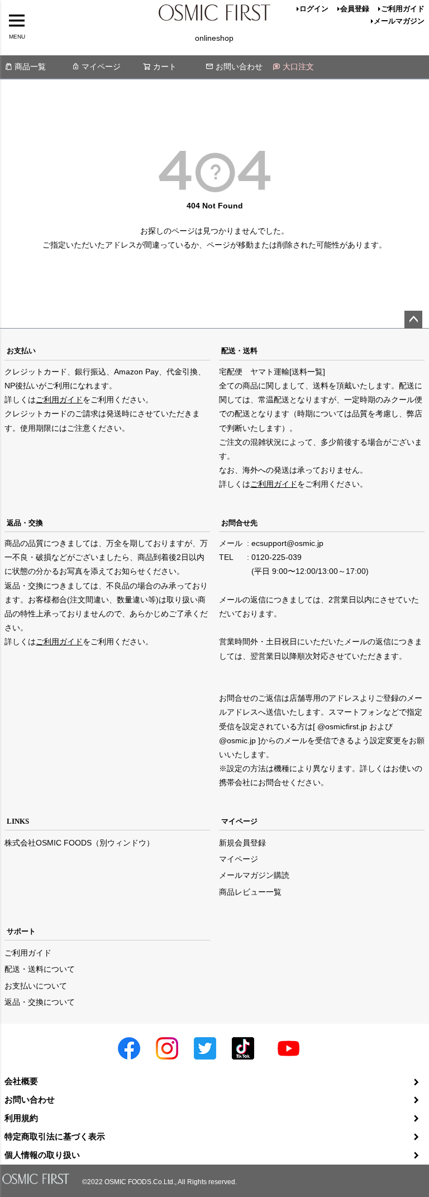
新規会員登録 (242, 842)
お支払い (21, 350)
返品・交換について (39, 1002)
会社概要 (21, 1081)
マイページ (101, 66)
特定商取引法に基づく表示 (54, 1136)
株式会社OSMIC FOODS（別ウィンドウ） (79, 842)
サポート (21, 931)
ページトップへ (413, 320)
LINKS (18, 821)
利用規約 (21, 1118)
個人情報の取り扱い (42, 1155)
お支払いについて (35, 985)
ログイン (313, 8)
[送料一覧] (307, 371)
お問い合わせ (239, 66)
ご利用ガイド (403, 8)
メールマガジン (399, 21)
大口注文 (298, 66)
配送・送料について (39, 969)
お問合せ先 (239, 523)
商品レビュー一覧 (250, 891)
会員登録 (354, 8)
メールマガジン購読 (254, 875)
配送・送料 (239, 350)
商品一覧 (30, 66)
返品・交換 (25, 523)
